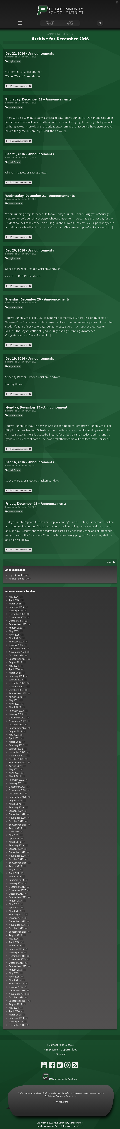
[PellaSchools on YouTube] (44, 1066)
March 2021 (15, 776)
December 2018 (17, 852)
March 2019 (15, 841)
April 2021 (14, 772)
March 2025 (15, 638)
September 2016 (17, 931)
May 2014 (14, 1007)
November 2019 (17, 817)
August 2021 (15, 765)
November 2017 (17, 890)
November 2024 (17, 651)
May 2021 (14, 769)
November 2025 (17, 617)
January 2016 (16, 952)
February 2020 (16, 807)
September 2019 (17, 824)
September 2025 (17, 624)
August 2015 (15, 969)
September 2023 (17, 693)
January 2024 (16, 679)
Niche (74, 1096)
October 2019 (16, 821)
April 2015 (14, 976)
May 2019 (14, 835)
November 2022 (17, 721)
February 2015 (16, 983)
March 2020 (15, 803)
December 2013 (17, 1024)
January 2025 (16, 645)
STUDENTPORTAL (50, 23)
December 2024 (17, 648)
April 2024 (14, 669)
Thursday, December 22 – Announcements (38, 99)
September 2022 (17, 727)
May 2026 (14, 596)
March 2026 (15, 603)
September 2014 (17, 1000)
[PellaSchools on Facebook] (52, 1066)
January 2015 (16, 987)
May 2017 (14, 904)
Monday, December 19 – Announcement (36, 407)
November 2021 (17, 755)
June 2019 (14, 831)
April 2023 (14, 703)
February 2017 (16, 914)
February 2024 (16, 676)
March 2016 (15, 945)
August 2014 (15, 1004)
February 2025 (16, 641)
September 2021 (17, 762)
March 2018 (15, 876)
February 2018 (16, 879)
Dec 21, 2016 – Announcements (29, 154)
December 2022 (17, 717)
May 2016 (14, 938)
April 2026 (14, 600)
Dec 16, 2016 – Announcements (29, 462)
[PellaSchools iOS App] (60, 1079)
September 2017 (17, 897)
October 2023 (16, 689)
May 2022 (14, 734)
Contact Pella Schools (61, 1045)
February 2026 (16, 607)
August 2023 (15, 696)
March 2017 (15, 911)
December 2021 (17, 752)
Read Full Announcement (17, 86)
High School (14, 61)
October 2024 (16, 655)
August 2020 (15, 800)
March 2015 (15, 980)
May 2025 (14, 631)
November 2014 (17, 993)
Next (109, 562)
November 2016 (17, 924)
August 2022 (15, 731)
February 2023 (16, 710)
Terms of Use (69, 1126)
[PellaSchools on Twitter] (60, 1066)
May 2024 (14, 665)
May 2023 (14, 700)
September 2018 (17, 862)
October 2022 (16, 724)
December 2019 (17, 814)
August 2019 (15, 828)
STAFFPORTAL (70, 23)
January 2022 (16, 748)
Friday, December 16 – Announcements (35, 503)
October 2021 (16, 759)
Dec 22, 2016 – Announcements (29, 53)
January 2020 (16, 810)
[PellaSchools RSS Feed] (75, 1066)
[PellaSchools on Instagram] (67, 1066)
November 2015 (17, 959)
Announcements (59, 34)
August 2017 (15, 900)
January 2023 (16, 714)
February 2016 (16, 949)
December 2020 (17, 786)
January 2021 (16, 783)
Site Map (61, 1054)
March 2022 (15, 741)
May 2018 (14, 869)
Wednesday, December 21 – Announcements (40, 195)
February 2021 (16, 779)
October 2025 (16, 620)
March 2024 (15, 672)
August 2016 (15, 935)
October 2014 (16, 997)
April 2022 (14, 738)
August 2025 (15, 627)
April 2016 (14, 942)
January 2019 (16, 848)
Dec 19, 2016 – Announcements (29, 358)
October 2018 (16, 859)
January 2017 (16, 917)
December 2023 (17, 683)
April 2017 (14, 907)
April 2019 (14, 838)
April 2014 (14, 1011)
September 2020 (17, 797)
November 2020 (17, 790)
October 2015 (16, 962)
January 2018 (16, 883)
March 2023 (15, 707)
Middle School (15, 107)
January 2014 (16, 1021)
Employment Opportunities (61, 1049)
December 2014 (17, 990)
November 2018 (17, 855)
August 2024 (15, 662)
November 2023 (17, 686)
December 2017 (17, 886)
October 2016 (16, 928)
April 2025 (14, 634)
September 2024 (17, 658)
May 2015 (14, 973)
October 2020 (16, 793)
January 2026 (16, 610)
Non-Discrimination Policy (49, 1126)
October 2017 (16, 893)
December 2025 (17, 613)
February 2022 (16, 745)
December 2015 (17, 955)
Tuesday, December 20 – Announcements (37, 299)
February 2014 (16, 1018)
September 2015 (17, 966)
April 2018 (14, 873)
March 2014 (15, 1014)
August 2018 (15, 866)
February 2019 (16, 845)
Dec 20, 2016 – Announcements (29, 250)
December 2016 (17, 921)
